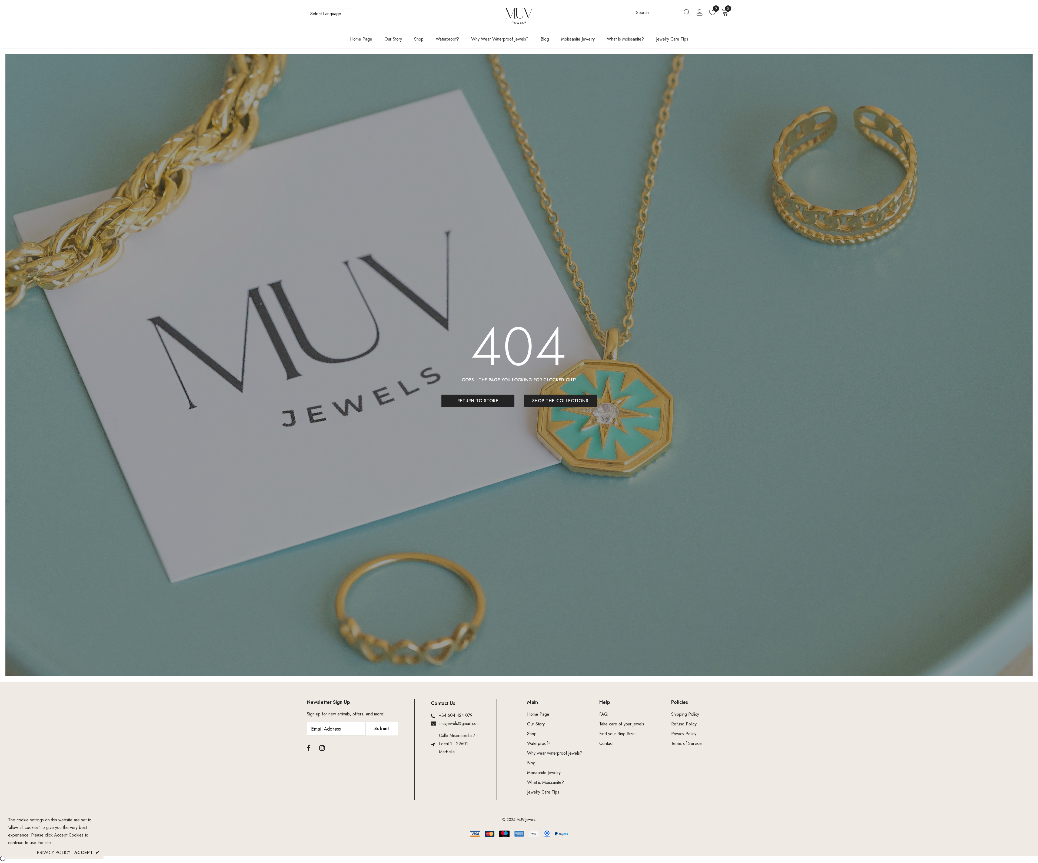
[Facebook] (309, 748)
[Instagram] (322, 748)
